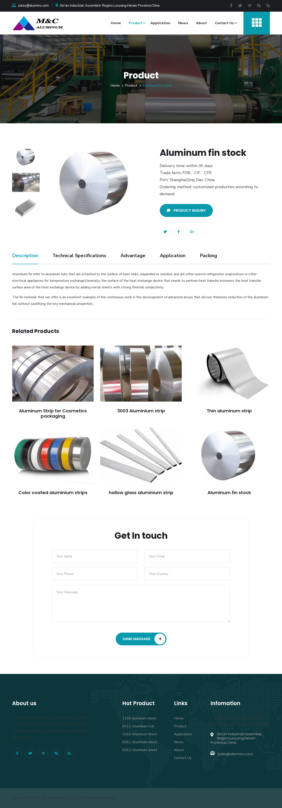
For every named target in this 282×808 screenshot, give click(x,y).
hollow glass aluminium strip (141, 493)
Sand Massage (137, 638)
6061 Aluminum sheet (139, 742)
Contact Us (224, 23)
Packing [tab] (208, 255)
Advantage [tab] (133, 255)
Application (160, 23)
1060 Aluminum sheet (139, 734)
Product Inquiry (190, 210)
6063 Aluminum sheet (139, 750)
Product (136, 23)
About (201, 23)
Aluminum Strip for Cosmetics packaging (53, 413)
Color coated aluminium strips (53, 493)
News (183, 23)
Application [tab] (173, 255)
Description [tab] (25, 255)
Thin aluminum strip (229, 411)
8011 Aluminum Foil (138, 726)
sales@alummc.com (33, 5)
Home (116, 23)
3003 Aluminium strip (141, 411)
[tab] (26, 156)
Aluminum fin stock (229, 493)
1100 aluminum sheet (139, 718)
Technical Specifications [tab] (79, 255)
